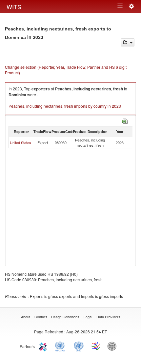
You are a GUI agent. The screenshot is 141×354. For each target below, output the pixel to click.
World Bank (113, 345)
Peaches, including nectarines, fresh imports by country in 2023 (65, 106)
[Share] (127, 42)
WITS (14, 6)
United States (20, 142)
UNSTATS (78, 345)
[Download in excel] (125, 120)
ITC (43, 345)
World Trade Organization (96, 345)
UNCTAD (61, 345)
